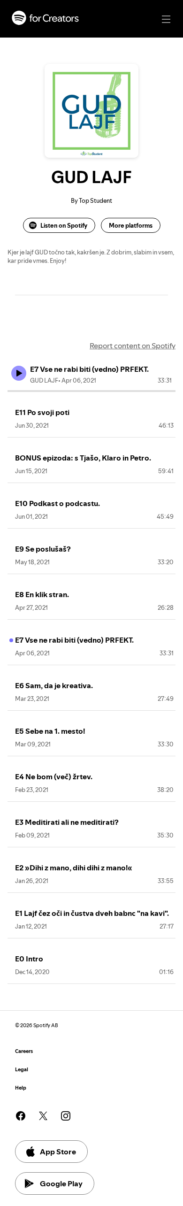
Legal (21, 1069)
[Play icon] (18, 373)
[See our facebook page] (20, 1116)
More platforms (130, 225)
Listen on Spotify (63, 225)
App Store (58, 1151)
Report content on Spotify (132, 345)
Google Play (61, 1183)
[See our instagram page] (65, 1116)
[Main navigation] (166, 19)
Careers (24, 1051)
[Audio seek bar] (91, 391)
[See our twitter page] (43, 1116)
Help (20, 1087)
